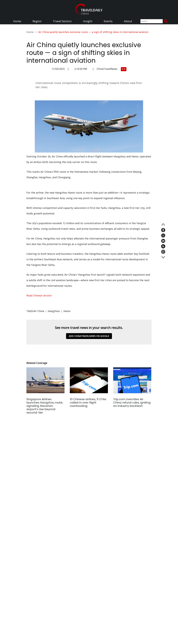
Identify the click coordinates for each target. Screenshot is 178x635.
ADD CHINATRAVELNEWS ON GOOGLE (89, 336)
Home (17, 21)
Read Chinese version (39, 295)
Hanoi (66, 311)
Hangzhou (54, 311)
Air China (38, 311)
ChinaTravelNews (107, 68)
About (128, 21)
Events (108, 21)
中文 (124, 69)
